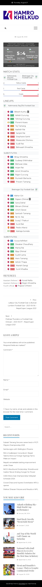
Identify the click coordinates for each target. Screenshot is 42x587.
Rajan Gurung (21, 175)
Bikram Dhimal (21, 206)
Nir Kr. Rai (19, 217)
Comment (8, 350)
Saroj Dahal (20, 203)
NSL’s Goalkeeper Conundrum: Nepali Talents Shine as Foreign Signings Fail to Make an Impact (19, 456)
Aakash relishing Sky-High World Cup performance (27, 507)
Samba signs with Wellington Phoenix (18, 449)
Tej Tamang (20, 126)
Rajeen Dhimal (21, 199)
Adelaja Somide (23, 231)
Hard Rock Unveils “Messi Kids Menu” (25, 520)
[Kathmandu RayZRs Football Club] (9, 55)
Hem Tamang (21, 258)
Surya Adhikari (20, 241)
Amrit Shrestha (22, 171)
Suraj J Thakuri (22, 220)
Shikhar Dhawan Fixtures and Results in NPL (20, 489)
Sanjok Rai (20, 133)
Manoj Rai (19, 248)
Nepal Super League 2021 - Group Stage (21, 43)
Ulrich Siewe (20, 210)
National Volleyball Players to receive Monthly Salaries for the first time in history (27, 552)
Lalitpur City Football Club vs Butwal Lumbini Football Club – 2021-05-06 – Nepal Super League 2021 (22, 304)
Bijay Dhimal (20, 251)
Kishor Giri (18, 196)
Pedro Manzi (21, 228)
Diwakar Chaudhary (24, 244)
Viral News (22, 583)
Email (6, 390)
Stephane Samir (23, 137)
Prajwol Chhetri (25, 286)
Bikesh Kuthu (20, 112)
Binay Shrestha (21, 157)
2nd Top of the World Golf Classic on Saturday (26, 536)
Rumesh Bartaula (23, 178)
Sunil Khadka (22, 269)
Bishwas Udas (21, 164)
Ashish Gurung (22, 115)
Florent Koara (21, 122)
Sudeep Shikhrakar (23, 160)
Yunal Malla (27, 280)
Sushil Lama (20, 255)
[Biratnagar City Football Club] (32, 55)
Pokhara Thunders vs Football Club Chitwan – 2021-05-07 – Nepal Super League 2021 (20, 320)
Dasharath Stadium (13, 45)
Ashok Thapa (21, 262)
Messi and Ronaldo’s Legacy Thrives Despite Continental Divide (28, 568)
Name (6, 380)
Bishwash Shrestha (24, 147)
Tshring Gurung (22, 119)
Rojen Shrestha (29, 283)
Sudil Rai (20, 144)
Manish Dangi (22, 266)
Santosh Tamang (22, 213)
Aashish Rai (20, 129)
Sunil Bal (20, 224)
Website (6, 399)
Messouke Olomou (24, 140)
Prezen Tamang (23, 182)
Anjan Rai (19, 168)
